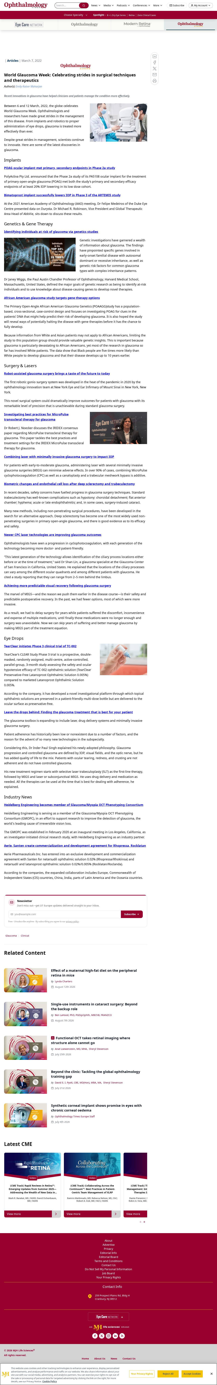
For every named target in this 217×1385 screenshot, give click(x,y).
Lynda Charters (63, 981)
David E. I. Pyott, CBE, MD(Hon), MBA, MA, (78, 1082)
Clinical (25, 935)
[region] (108, 1374)
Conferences (140, 5)
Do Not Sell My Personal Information (108, 1269)
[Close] (211, 1374)
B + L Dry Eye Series (116, 15)
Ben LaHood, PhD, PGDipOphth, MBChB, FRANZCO (83, 1015)
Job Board (108, 1273)
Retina (132, 15)
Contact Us (109, 1265)
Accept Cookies (192, 1373)
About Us (99, 1358)
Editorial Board (108, 1257)
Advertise (109, 1245)
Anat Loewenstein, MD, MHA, (71, 1048)
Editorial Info (108, 1253)
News (114, 1358)
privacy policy (72, 921)
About (108, 1240)
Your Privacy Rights (108, 1277)
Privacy (108, 1249)
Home (85, 1358)
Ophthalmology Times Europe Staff (75, 1116)
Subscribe (130, 914)
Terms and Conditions (108, 1261)
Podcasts (122, 5)
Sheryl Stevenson (98, 1048)
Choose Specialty (73, 14)
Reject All (168, 1373)
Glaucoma (11, 935)
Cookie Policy (49, 1381)
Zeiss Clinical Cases (146, 15)
